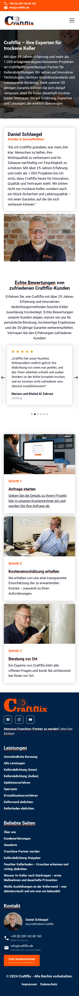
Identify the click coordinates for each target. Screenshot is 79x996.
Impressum (29, 984)
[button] (71, 20)
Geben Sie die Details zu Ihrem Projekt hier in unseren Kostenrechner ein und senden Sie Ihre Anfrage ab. (38, 501)
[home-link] (19, 20)
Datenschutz (48, 984)
